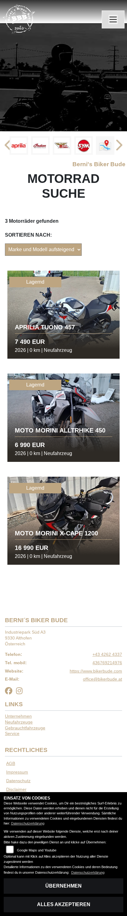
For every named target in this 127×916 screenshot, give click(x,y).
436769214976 (107, 662)
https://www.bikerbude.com (96, 671)
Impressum (17, 772)
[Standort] (105, 145)
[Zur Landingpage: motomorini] (62, 145)
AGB (10, 763)
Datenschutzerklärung (27, 823)
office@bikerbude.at (102, 679)
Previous (8, 147)
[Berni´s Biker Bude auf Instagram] (20, 692)
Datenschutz (18, 780)
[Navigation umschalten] (113, 19)
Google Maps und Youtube (36, 850)
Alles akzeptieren (63, 904)
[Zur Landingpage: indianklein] (40, 145)
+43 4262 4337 (107, 654)
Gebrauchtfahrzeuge (25, 727)
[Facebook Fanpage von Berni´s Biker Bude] (10, 692)
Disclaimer (16, 789)
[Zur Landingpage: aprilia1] (19, 145)
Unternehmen (18, 716)
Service (12, 733)
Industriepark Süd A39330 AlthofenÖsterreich (25, 638)
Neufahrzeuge (19, 722)
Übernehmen (63, 886)
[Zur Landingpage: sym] (83, 145)
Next (118, 147)
